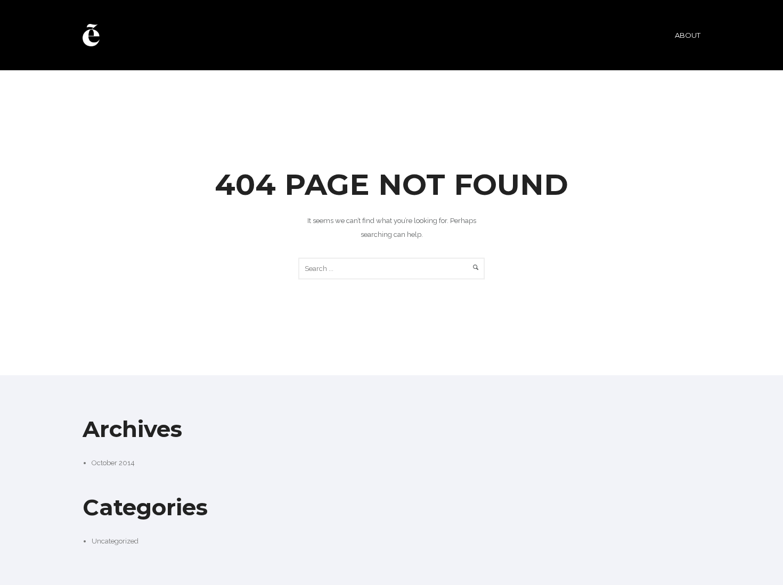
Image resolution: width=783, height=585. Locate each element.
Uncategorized (115, 541)
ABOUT (687, 35)
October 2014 (113, 463)
